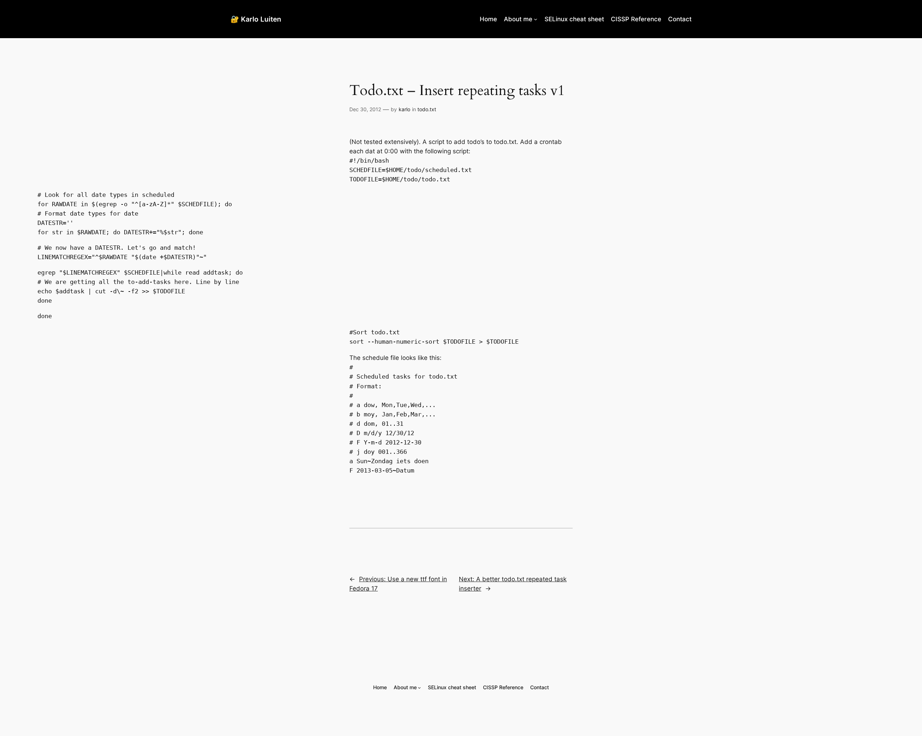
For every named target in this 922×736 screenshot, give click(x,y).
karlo (404, 109)
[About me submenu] (535, 19)
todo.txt (426, 109)
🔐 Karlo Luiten (255, 19)
